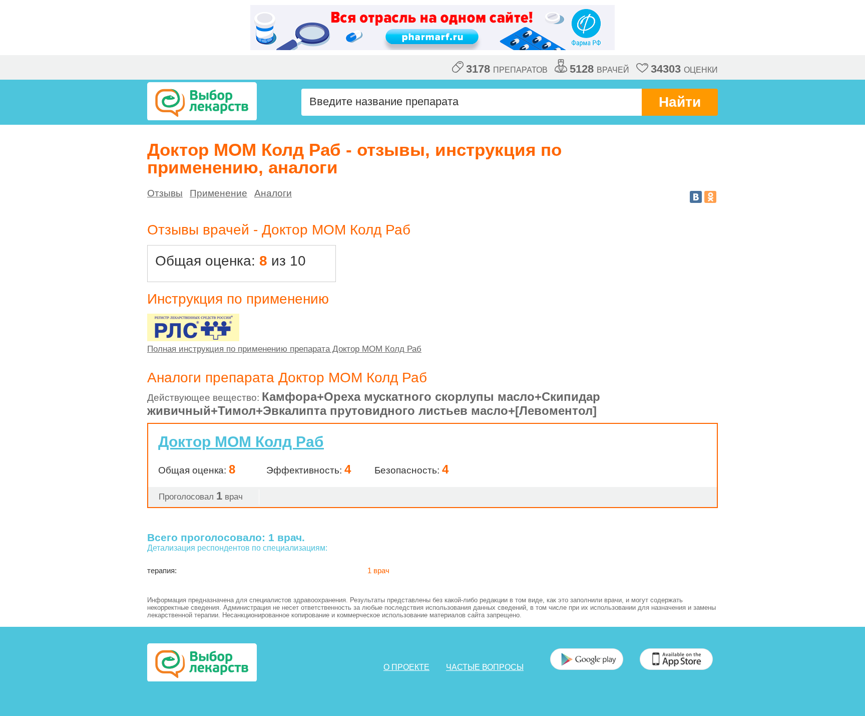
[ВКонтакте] (696, 197)
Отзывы (165, 193)
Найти (680, 102)
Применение (218, 193)
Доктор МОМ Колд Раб (241, 441)
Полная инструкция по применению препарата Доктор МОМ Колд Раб (284, 349)
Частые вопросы (485, 667)
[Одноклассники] (710, 197)
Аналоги (273, 193)
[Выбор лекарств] (202, 101)
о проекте (406, 667)
